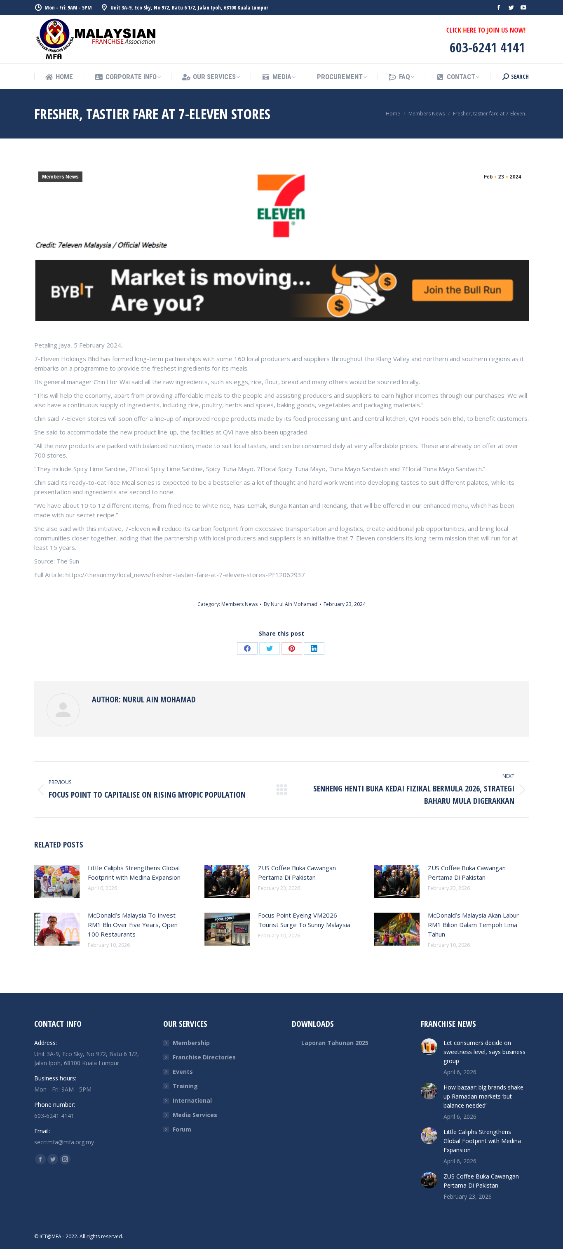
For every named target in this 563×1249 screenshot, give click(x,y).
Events (183, 1071)
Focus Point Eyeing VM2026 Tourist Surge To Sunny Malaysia (304, 920)
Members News (60, 177)
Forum (182, 1129)
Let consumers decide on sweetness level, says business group (484, 1052)
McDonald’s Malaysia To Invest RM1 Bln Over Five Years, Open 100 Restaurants (133, 924)
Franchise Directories (204, 1057)
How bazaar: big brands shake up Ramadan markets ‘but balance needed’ (483, 1096)
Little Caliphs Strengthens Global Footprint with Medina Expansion (134, 872)
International (192, 1100)
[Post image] (57, 881)
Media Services (195, 1115)
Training (185, 1086)
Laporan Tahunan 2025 (334, 1043)
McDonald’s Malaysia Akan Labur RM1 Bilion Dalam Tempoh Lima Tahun (473, 924)
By (290, 604)
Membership (191, 1043)
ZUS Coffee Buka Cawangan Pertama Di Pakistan (297, 872)
